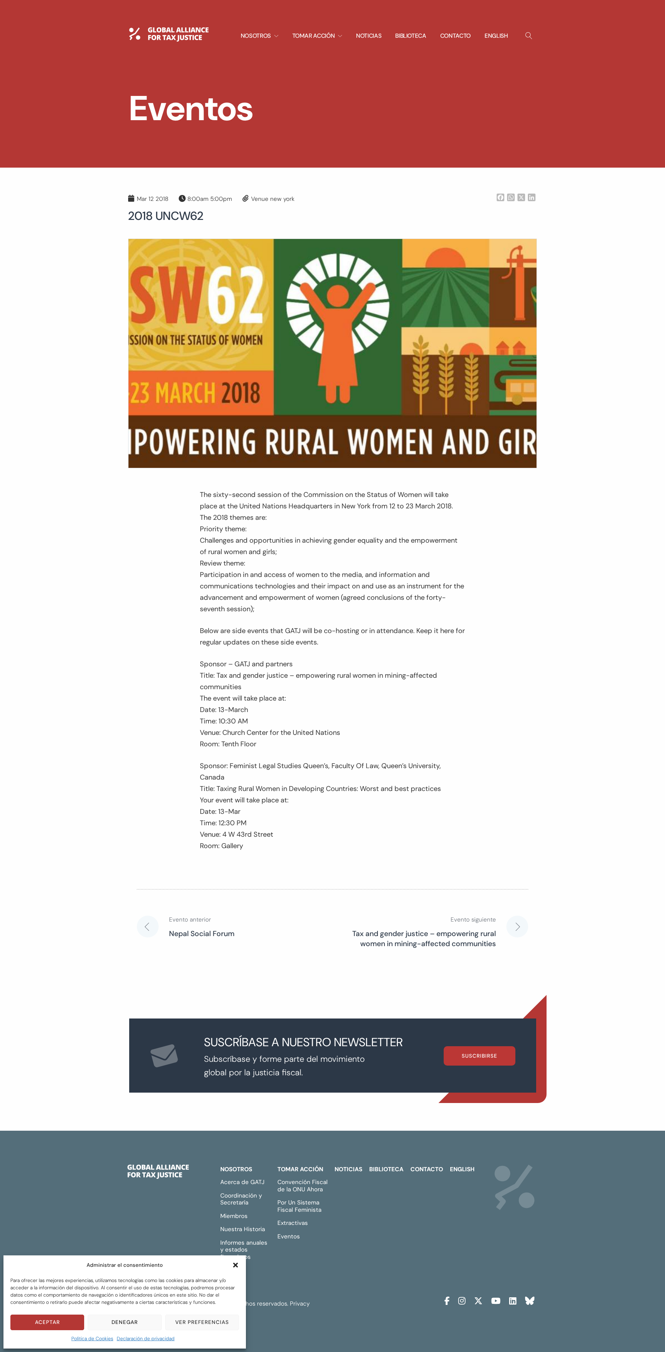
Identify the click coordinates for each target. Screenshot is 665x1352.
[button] (235, 1265)
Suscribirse (479, 1055)
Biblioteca (410, 35)
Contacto (455, 35)
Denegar (125, 1322)
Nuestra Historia (242, 1229)
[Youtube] (495, 1300)
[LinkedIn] (512, 1300)
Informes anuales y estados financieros (243, 1250)
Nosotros (236, 1169)
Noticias (368, 35)
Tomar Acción (300, 1169)
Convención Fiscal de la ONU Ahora (302, 1185)
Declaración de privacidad (146, 1338)
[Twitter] (478, 1300)
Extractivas (292, 1223)
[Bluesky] (529, 1300)
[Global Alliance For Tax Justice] (158, 1173)
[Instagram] (462, 1300)
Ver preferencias (202, 1322)
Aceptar (47, 1322)
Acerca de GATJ (242, 1182)
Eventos (288, 1236)
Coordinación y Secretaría (241, 1199)
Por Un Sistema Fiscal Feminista (299, 1206)
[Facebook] (447, 1300)
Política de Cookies (92, 1338)
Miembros (234, 1216)
